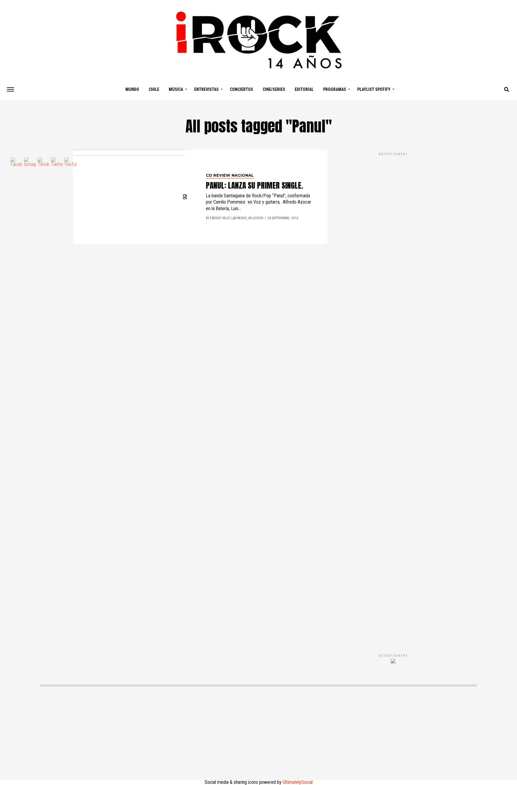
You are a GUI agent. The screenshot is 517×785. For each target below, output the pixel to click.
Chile (154, 89)
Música (176, 89)
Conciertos (241, 89)
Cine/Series (274, 89)
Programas (334, 89)
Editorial (304, 89)
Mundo (132, 89)
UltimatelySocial (298, 782)
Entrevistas (206, 89)
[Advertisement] (393, 396)
